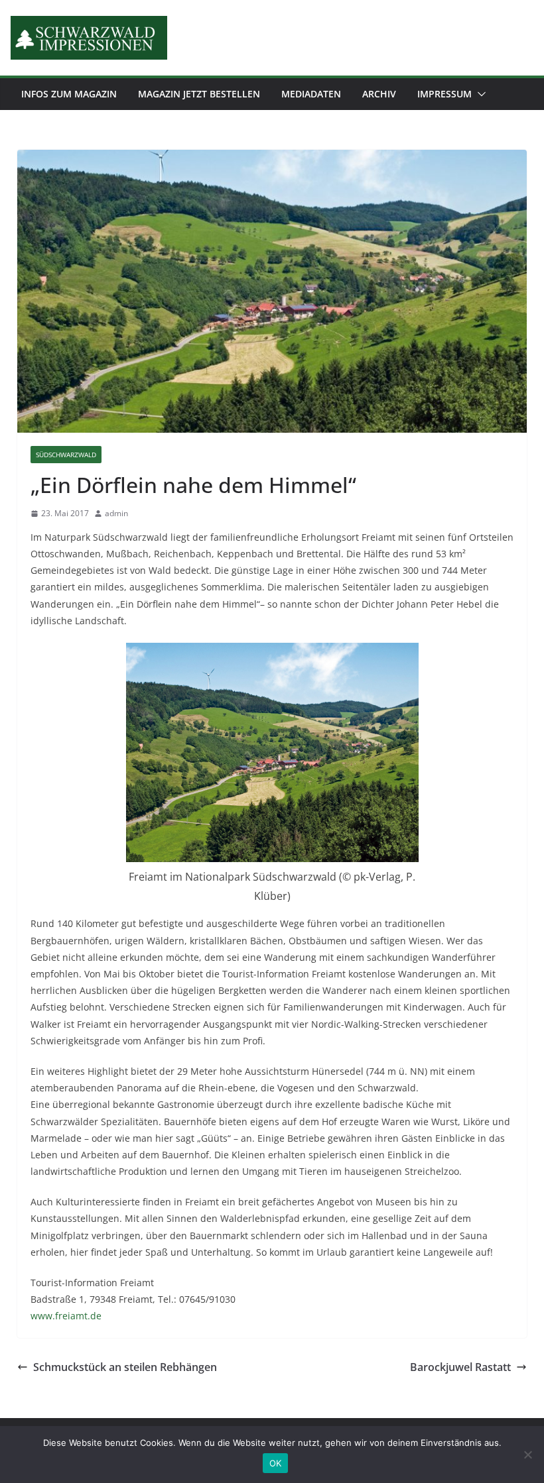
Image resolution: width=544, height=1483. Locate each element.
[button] (479, 94)
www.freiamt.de (66, 1315)
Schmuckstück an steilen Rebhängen (125, 1367)
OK (275, 1463)
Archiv (379, 93)
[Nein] (527, 1454)
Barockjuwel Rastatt (460, 1367)
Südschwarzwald (66, 454)
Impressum (444, 93)
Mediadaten (311, 93)
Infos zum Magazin (69, 93)
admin (116, 513)
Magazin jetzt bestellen (199, 93)
